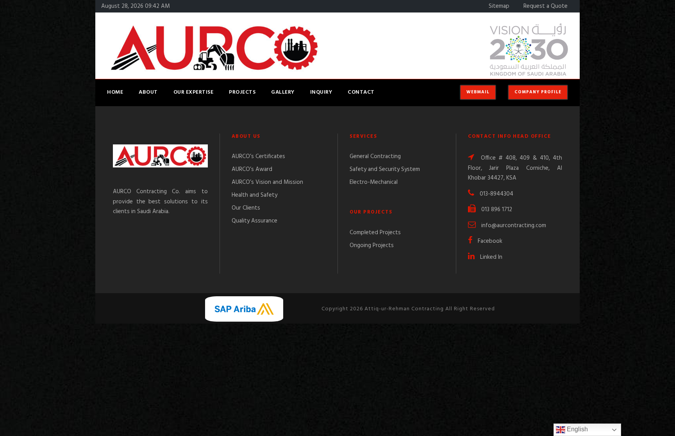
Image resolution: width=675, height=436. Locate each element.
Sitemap (499, 6)
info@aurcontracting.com (513, 225)
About (148, 92)
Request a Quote (545, 6)
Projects (242, 92)
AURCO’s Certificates (258, 156)
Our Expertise (193, 92)
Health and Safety (254, 195)
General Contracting (375, 156)
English (576, 429)
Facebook (490, 241)
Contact (361, 92)
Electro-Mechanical (374, 182)
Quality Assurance (254, 221)
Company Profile (537, 92)
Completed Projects (375, 232)
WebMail (477, 92)
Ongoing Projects (372, 245)
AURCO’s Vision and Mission (267, 182)
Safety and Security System (385, 169)
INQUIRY (321, 92)
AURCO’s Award (252, 169)
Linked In (491, 257)
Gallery (283, 92)
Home (115, 92)
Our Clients (246, 208)
